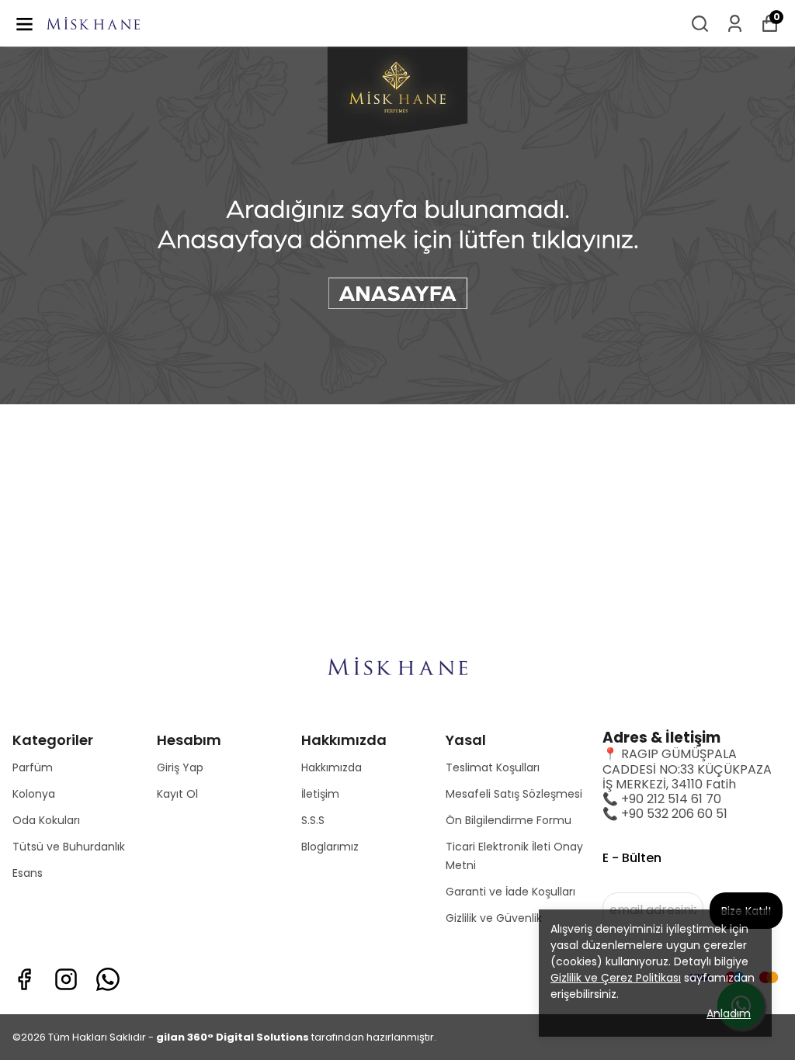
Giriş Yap (180, 767)
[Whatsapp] (108, 979)
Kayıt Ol (177, 794)
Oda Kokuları (46, 820)
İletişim (320, 794)
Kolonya (33, 794)
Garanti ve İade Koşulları (510, 891)
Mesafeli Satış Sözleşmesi (514, 794)
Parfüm (32, 767)
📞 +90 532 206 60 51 (664, 814)
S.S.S (313, 820)
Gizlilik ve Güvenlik (494, 918)
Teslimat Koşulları (493, 767)
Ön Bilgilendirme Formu (508, 820)
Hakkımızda (331, 767)
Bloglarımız (330, 846)
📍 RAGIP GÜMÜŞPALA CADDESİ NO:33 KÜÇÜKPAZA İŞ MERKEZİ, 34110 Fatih (687, 768)
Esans (27, 873)
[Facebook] (24, 979)
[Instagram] (66, 979)
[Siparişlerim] (735, 23)
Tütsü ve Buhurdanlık (68, 846)
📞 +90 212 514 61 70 (661, 799)
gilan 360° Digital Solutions (232, 1037)
